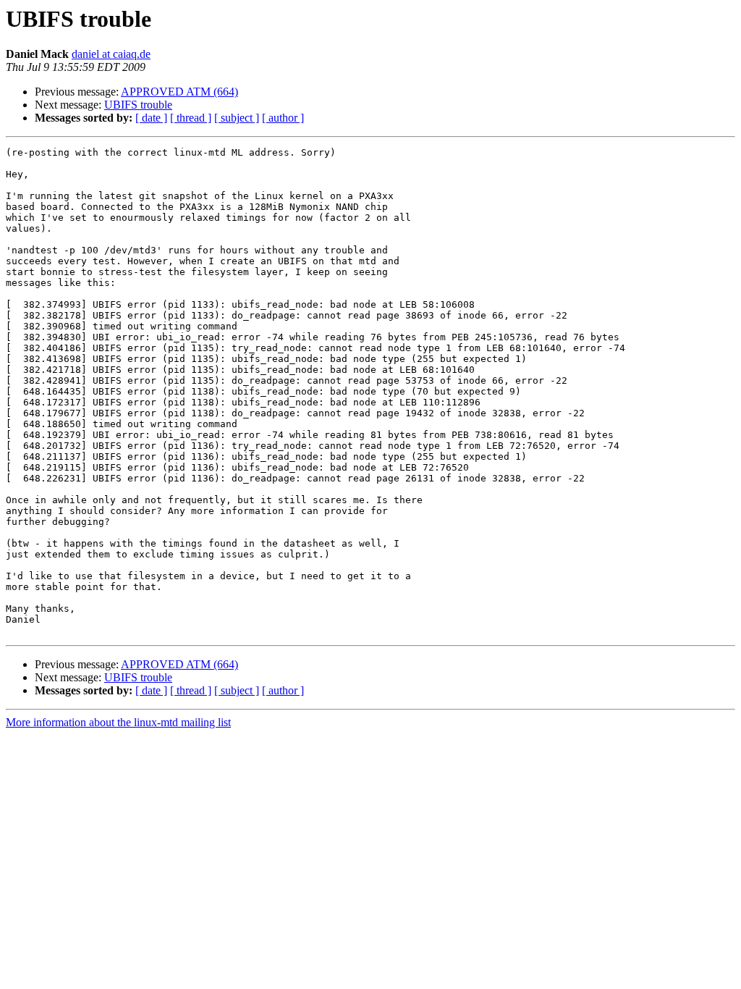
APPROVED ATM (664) (179, 91)
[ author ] (283, 117)
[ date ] (151, 117)
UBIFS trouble (138, 104)
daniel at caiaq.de (111, 54)
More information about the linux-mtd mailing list (118, 722)
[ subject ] (236, 117)
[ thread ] (190, 117)
